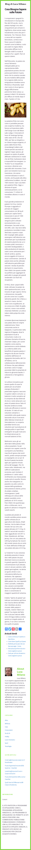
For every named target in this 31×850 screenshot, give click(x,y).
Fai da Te (7, 733)
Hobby (7, 736)
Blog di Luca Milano (15, 3)
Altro (6, 720)
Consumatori (9, 730)
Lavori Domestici (10, 740)
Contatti (4, 799)
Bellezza (7, 723)
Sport (6, 743)
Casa (6, 727)
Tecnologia (8, 746)
